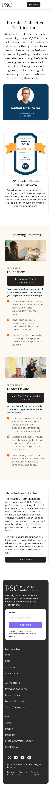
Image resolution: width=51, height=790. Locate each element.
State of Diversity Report (19, 741)
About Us (10, 667)
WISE (7, 655)
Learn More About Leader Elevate (25, 398)
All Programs (12, 682)
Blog (7, 716)
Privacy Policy (10, 773)
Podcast (10, 734)
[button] (46, 5)
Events (9, 728)
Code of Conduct (35, 773)
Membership (12, 649)
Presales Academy (16, 689)
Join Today (34, 5)
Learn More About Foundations (25, 281)
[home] (10, 5)
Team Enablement (16, 707)
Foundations (12, 695)
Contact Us (11, 673)
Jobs (8, 722)
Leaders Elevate (14, 701)
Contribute (11, 747)
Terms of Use (23, 773)
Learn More (25, 559)
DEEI (7, 661)
